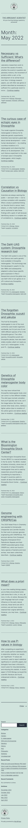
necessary (8, 100)
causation (8, 228)
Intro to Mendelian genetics (10, 775)
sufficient (3, 102)
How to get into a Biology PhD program (13, 766)
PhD (2, 748)
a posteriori (9, 625)
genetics (3, 425)
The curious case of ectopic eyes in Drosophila (13, 122)
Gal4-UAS (21, 171)
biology (20, 625)
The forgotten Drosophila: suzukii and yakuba (13, 313)
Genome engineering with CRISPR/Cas (11, 516)
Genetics (22, 169)
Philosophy (18, 98)
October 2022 (5, 792)
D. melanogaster (14, 169)
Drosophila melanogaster (13, 294)
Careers (3, 736)
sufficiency (21, 100)
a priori (15, 625)
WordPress (17, 821)
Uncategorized (5, 756)
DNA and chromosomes (8, 741)
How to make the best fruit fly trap (12, 772)
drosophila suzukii (11, 357)
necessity (14, 100)
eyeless (16, 171)
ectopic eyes (9, 171)
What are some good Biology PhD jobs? (13, 764)
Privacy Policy (5, 818)
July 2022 (4, 795)
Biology (12, 98)
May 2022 (4, 797)
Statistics (22, 687)
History (17, 226)
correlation (15, 228)
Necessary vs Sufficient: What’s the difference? (12, 57)
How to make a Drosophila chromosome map (14, 769)
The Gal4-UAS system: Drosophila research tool (13, 248)
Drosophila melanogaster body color (16, 423)
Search (3, 722)
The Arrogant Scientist (14, 18)
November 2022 (6, 790)
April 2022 (4, 800)
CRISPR (8, 565)
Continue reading (13, 90)
